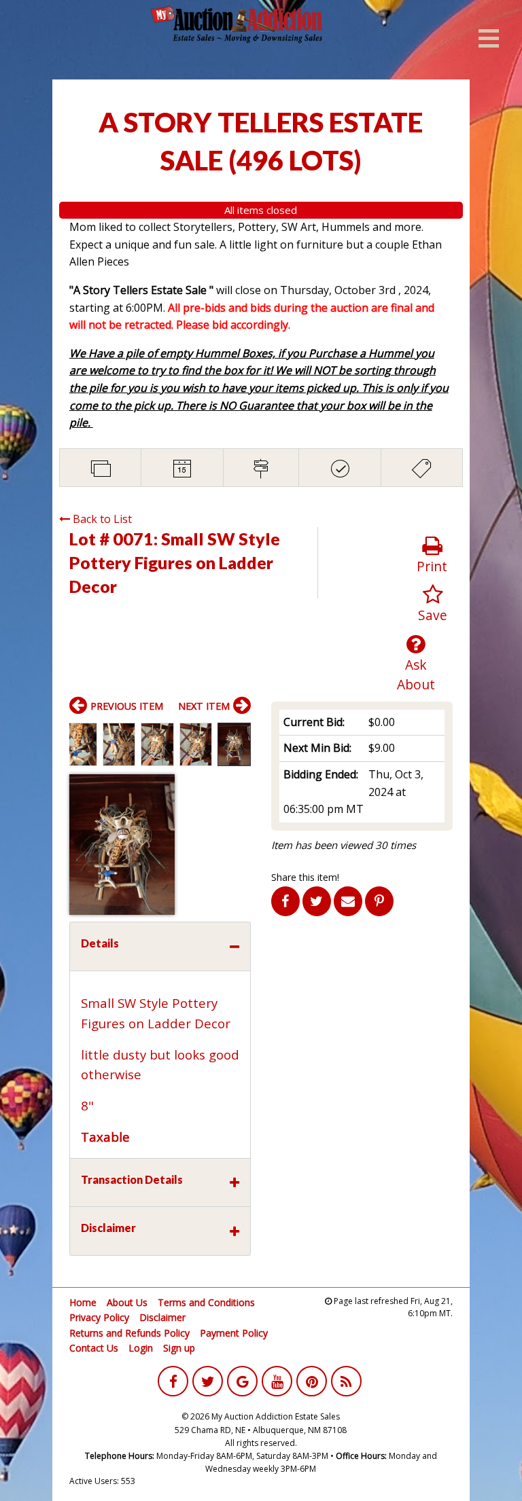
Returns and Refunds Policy (129, 1332)
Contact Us (93, 1347)
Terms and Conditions (206, 1302)
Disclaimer (162, 1317)
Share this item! (305, 877)
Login (140, 1347)
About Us (127, 1302)
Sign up (179, 1347)
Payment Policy (234, 1332)
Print (432, 566)
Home (83, 1302)
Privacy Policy (99, 1317)
